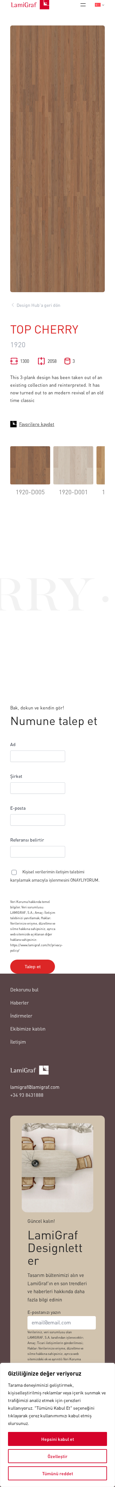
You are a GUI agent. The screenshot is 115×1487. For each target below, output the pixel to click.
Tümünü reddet (57, 1473)
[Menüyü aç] (83, 5)
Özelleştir (57, 1456)
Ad (13, 744)
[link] (30, 475)
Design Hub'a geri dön (38, 305)
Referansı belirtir (27, 839)
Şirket (16, 776)
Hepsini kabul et (57, 1439)
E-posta (18, 808)
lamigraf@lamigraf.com (34, 1087)
